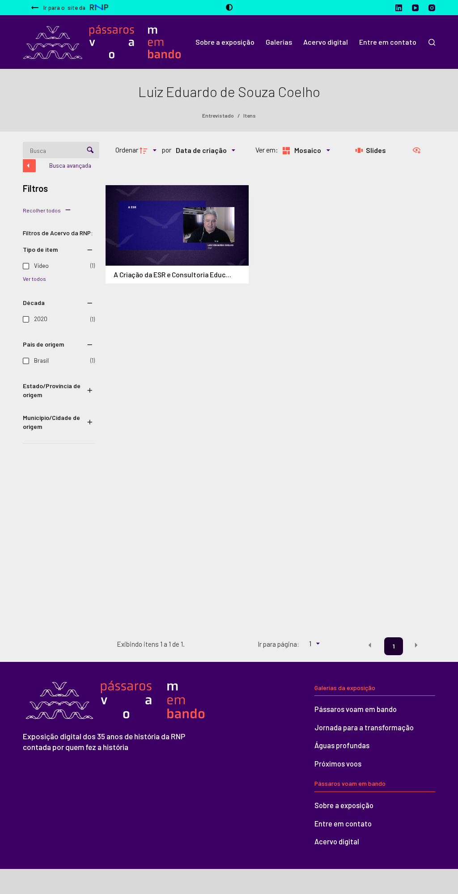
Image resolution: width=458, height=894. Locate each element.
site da (64, 7)
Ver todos (34, 278)
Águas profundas (341, 745)
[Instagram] (431, 7)
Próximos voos (337, 763)
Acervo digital (336, 841)
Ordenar (126, 149)
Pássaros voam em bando (355, 709)
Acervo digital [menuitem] (325, 42)
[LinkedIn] (398, 7)
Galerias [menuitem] (279, 42)
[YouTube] (415, 7)
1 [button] (394, 646)
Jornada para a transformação (364, 727)
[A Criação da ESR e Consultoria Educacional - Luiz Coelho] (177, 225)
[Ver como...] (419, 150)
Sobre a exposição (343, 805)
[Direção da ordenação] (149, 150)
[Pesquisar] (431, 42)
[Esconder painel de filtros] (29, 165)
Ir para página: (278, 644)
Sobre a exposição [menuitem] (224, 42)
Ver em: (267, 149)
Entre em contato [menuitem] (387, 42)
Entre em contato (343, 823)
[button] (369, 645)
